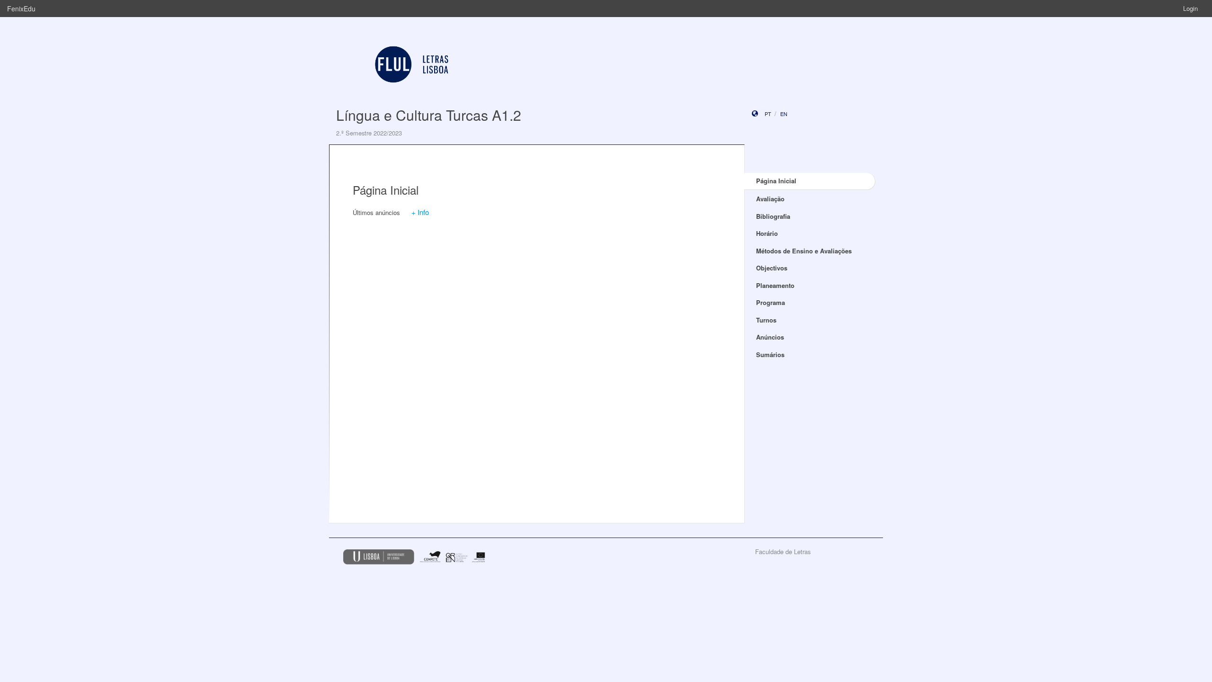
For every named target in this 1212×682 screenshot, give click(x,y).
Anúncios (770, 336)
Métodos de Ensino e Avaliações (804, 250)
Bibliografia (773, 216)
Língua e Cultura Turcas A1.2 (428, 115)
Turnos (766, 319)
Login (1190, 8)
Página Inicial (776, 180)
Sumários (770, 354)
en (783, 113)
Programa (770, 302)
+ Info (420, 212)
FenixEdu (21, 8)
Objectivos (771, 267)
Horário (767, 233)
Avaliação (770, 198)
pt (768, 113)
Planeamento (775, 285)
